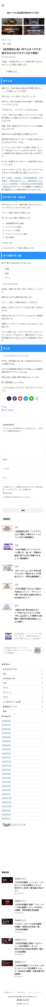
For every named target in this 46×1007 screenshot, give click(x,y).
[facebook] (14, 398)
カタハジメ (23, 999)
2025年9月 (6, 737)
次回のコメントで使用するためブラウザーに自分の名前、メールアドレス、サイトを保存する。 (22, 488)
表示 (15, 71)
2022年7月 (6, 818)
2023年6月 (6, 774)
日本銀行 (17, 178)
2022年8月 (6, 814)
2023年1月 (6, 794)
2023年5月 (6, 778)
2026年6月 (6, 729)
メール (6, 469)
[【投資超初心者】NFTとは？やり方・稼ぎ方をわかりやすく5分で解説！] (26, 398)
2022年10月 (7, 806)
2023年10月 (7, 765)
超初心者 (11, 410)
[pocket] (20, 398)
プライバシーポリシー (34, 992)
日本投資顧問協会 (30, 178)
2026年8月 (6, 721)
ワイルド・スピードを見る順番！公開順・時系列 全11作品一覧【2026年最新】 (29, 927)
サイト (5, 478)
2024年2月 (6, 757)
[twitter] (9, 398)
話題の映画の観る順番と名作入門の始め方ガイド (23, 996)
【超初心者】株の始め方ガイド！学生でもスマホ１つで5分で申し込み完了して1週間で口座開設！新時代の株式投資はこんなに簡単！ (28, 616)
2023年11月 (6, 761)
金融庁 (9, 178)
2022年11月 (6, 802)
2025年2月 (6, 753)
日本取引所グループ (17, 181)
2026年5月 (6, 733)
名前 (5, 459)
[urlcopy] (37, 398)
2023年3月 (6, 786)
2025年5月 (6, 745)
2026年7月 (6, 725)
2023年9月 (6, 769)
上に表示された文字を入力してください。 (17, 497)
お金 (5, 407)
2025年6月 (6, 741)
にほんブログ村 (19, 824)
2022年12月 (7, 798)
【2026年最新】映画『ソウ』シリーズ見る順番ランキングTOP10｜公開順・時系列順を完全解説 (29, 907)
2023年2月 (6, 790)
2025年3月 (6, 749)
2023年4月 (6, 782)
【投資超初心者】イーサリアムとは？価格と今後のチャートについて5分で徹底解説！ (28, 534)
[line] (31, 398)
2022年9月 (6, 810)
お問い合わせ (21, 992)
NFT (5, 410)
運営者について (9, 992)
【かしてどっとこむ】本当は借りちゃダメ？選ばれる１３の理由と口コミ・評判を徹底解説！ (28, 573)
